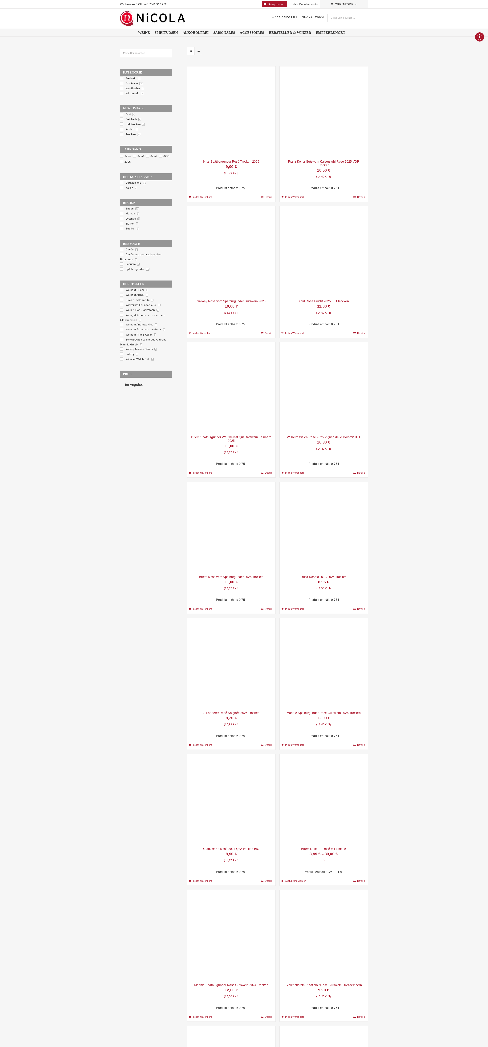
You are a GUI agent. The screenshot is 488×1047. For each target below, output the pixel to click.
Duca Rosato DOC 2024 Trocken (324, 577)
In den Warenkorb (202, 197)
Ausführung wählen (295, 881)
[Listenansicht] (198, 51)
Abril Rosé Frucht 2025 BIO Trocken (324, 301)
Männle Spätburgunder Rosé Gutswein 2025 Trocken (324, 713)
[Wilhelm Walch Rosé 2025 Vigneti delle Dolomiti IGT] (324, 388)
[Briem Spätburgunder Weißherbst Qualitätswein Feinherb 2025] (231, 388)
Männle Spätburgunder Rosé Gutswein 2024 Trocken (231, 985)
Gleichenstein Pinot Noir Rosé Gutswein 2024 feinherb (324, 985)
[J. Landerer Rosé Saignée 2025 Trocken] (231, 663)
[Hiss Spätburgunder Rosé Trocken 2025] (231, 112)
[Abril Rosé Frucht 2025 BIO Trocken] (324, 251)
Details (269, 197)
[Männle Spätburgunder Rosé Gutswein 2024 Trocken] (231, 935)
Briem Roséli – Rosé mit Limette (323, 848)
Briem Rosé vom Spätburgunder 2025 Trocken (231, 577)
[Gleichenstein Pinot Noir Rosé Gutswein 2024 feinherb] (324, 935)
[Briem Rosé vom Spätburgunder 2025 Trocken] (231, 527)
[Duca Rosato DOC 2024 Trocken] (324, 527)
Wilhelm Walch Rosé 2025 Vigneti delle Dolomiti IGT (323, 437)
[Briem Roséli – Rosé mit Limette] (324, 799)
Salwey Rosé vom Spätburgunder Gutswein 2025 (231, 301)
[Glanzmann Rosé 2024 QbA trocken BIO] (231, 799)
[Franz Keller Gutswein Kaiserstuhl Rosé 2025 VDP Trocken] (324, 112)
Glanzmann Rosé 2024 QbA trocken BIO (231, 848)
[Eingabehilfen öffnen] (479, 37)
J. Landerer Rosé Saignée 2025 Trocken (231, 713)
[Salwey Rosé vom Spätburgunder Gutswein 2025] (231, 251)
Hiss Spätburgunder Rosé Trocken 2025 (231, 161)
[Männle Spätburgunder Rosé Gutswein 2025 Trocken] (324, 663)
